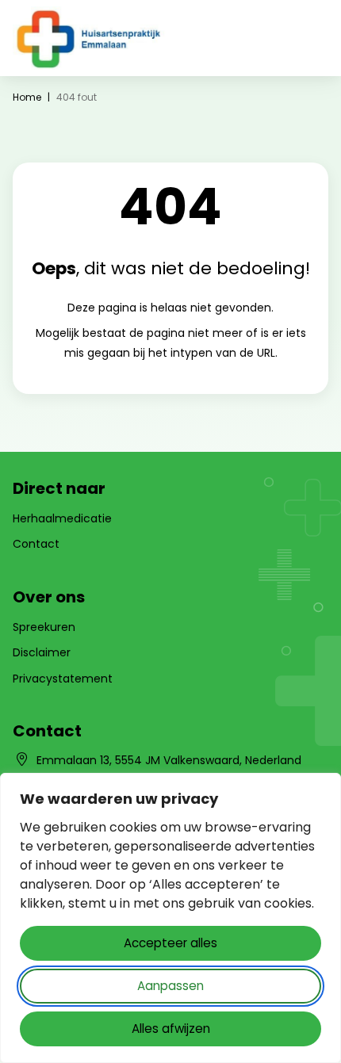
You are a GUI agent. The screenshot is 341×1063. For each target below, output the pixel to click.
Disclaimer (42, 652)
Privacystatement (63, 678)
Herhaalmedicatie (62, 518)
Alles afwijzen (171, 1028)
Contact (36, 544)
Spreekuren (44, 627)
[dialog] (170, 918)
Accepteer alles (170, 943)
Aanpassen (170, 985)
